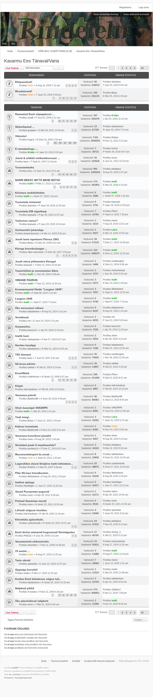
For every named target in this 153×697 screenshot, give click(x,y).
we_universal (14, 674)
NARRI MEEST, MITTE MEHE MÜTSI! (37, 180)
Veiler (31, 85)
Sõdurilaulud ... (25, 126)
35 (59, 595)
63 (59, 174)
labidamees (118, 126)
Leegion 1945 (23, 298)
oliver (114, 335)
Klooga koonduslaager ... (31, 248)
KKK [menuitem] (4, 43)
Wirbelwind (117, 289)
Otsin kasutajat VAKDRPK (31, 407)
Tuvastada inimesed (28, 202)
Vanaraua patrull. (26, 395)
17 (71, 380)
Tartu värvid (22, 560)
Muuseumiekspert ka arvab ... (33, 454)
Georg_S (116, 532)
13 (75, 98)
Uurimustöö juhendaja (29, 229)
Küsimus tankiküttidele (30, 192)
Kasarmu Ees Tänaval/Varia (31, 60)
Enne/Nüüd (22, 373)
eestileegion (118, 261)
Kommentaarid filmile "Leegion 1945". (39, 289)
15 (63, 380)
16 (67, 380)
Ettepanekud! (23, 81)
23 (71, 121)
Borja (114, 92)
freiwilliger (29, 486)
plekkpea (116, 169)
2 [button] (122, 68)
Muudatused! (23, 91)
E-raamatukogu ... (26, 148)
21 (63, 121)
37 (67, 595)
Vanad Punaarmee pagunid (32, 491)
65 (67, 174)
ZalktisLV (116, 589)
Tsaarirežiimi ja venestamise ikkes (36, 270)
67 (75, 174)
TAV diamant (23, 354)
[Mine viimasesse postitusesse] (122, 81)
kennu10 (32, 330)
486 (60, 143)
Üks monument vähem (29, 308)
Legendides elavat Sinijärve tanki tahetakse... (44, 463)
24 (75, 121)
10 (63, 98)
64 (63, 174)
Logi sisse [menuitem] (144, 7)
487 (65, 143)
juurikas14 (33, 448)
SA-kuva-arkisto (25, 363)
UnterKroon (33, 376)
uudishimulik (118, 463)
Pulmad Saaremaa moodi (30, 500)
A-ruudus (32, 591)
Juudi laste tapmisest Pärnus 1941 (37, 239)
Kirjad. (19, 385)
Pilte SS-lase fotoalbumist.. (32, 472)
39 (75, 595)
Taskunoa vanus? (26, 220)
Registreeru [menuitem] (125, 7)
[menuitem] (8, 677)
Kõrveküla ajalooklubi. (29, 519)
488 (69, 143)
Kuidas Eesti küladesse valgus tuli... (38, 578)
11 (67, 98)
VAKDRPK (117, 407)
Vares (114, 491)
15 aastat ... (22, 551)
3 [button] (126, 68)
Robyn (115, 137)
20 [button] (142, 68)
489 (74, 143)
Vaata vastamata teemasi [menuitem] (106, 14)
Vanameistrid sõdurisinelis (32, 541)
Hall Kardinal (30, 389)
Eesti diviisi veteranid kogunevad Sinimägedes (45, 532)
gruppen (32, 130)
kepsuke (32, 205)
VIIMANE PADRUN (26, 280)
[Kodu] (76, 29)
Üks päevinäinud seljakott (31, 600)
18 (75, 380)
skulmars (116, 81)
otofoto (31, 367)
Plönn (115, 211)
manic (115, 220)
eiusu (114, 157)
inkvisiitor (32, 545)
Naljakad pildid (24, 588)
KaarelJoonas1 (31, 233)
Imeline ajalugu (25, 482)
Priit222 (31, 467)
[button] (112, 68)
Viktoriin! (21, 136)
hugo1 (31, 139)
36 (63, 595)
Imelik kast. (22, 335)
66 (71, 174)
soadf (30, 117)
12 (71, 98)
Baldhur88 (33, 398)
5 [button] (134, 68)
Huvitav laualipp (25, 345)
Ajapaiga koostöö (26, 569)
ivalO (30, 183)
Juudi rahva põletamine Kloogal (35, 261)
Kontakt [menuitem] (76, 661)
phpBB (15, 668)
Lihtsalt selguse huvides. (31, 510)
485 (55, 143)
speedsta (116, 510)
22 (67, 121)
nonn (30, 439)
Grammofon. (23, 326)
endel (26, 573)
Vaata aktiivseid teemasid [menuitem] (136, 14)
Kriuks (115, 115)
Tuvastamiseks (24, 167)
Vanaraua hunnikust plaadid (33, 435)
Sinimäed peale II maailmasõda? (35, 445)
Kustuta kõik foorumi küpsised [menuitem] (99, 661)
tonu (30, 171)
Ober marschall (35, 252)
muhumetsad (118, 270)
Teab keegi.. (22, 417)
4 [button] (130, 68)
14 (59, 380)
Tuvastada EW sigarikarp (31, 211)
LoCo (114, 229)
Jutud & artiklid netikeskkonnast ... (37, 158)
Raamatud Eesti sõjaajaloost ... (34, 114)
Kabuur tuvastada (26, 426)
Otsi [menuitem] (13, 43)
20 (59, 121)
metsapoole (34, 339)
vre (29, 321)
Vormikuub (22, 317)
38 (71, 595)
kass (26, 161)
